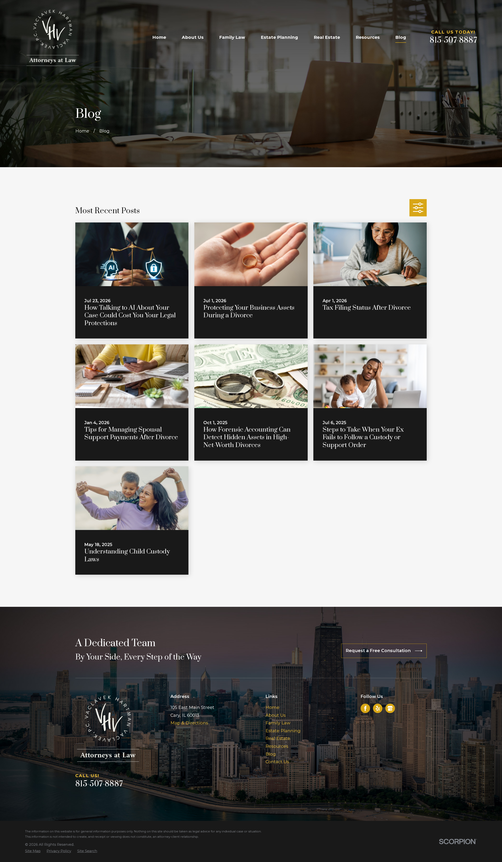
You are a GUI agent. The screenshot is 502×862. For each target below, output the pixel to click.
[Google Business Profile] (390, 708)
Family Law (278, 723)
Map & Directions (189, 723)
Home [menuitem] (159, 37)
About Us (276, 715)
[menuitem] (33, 851)
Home (272, 707)
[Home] (53, 37)
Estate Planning (283, 730)
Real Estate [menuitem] (327, 37)
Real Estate (278, 738)
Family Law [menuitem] (232, 37)
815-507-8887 (453, 40)
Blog (271, 754)
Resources (277, 746)
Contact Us (277, 761)
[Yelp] (377, 708)
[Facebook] (365, 708)
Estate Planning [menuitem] (279, 37)
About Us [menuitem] (193, 37)
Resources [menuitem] (368, 37)
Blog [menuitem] (400, 37)
